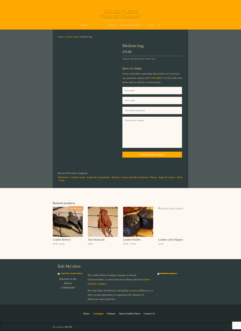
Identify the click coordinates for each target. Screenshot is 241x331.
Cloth (62, 180)
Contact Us (149, 313)
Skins (180, 177)
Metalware (63, 177)
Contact (150, 25)
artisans (133, 290)
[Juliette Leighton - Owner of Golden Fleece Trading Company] (170, 273)
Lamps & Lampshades (98, 177)
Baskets (116, 177)
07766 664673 (156, 78)
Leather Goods (72, 36)
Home (84, 25)
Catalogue (96, 25)
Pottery (153, 177)
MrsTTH (68, 327)
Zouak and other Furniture (134, 177)
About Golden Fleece (131, 25)
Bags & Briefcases (137, 59)
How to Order (132, 68)
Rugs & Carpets (167, 177)
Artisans (112, 25)
